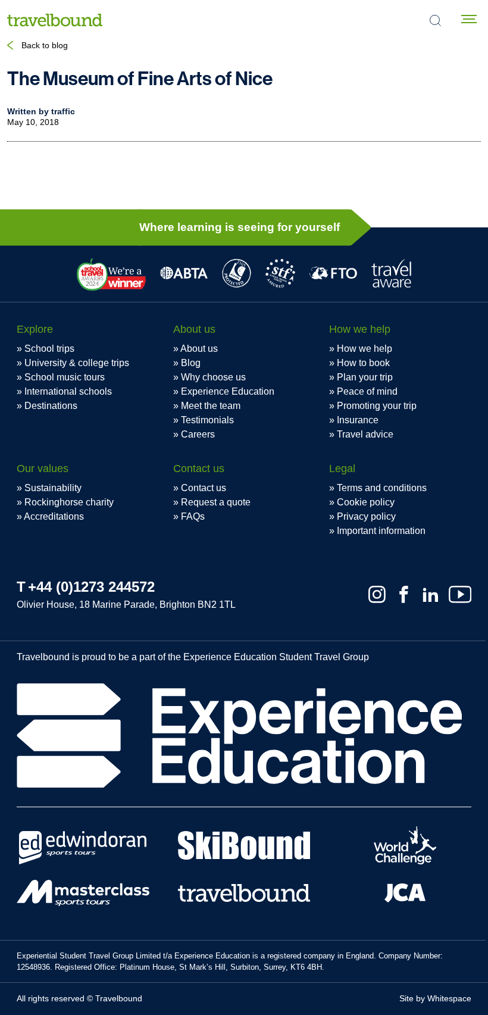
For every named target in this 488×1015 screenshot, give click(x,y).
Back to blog (44, 45)
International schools (68, 391)
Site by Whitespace (435, 998)
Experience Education (227, 391)
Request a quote (216, 502)
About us (199, 348)
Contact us (203, 488)
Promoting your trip (377, 406)
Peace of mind (367, 391)
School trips (49, 348)
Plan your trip (365, 377)
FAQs (193, 516)
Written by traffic (41, 111)
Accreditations (54, 516)
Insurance (357, 420)
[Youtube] (460, 594)
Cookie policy (366, 502)
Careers (198, 434)
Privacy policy (366, 516)
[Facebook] (403, 594)
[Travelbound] (54, 20)
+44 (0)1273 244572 (91, 587)
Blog (191, 363)
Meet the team (210, 406)
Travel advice (365, 434)
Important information (381, 531)
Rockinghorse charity (69, 502)
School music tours (64, 377)
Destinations (50, 406)
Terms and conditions (382, 488)
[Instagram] (377, 594)
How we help (364, 348)
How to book (363, 363)
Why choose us (213, 377)
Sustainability (53, 488)
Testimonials (207, 420)
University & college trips (76, 363)
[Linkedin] (430, 594)
